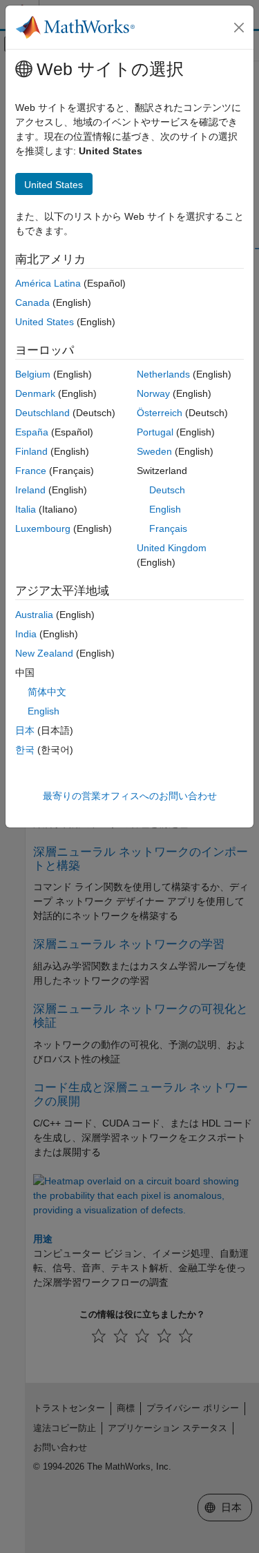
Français (168, 528)
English (165, 509)
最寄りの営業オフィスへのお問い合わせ (130, 795)
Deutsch (167, 489)
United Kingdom (172, 547)
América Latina (48, 283)
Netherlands (163, 374)
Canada (32, 302)
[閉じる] (239, 27)
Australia (34, 614)
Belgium (32, 374)
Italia (25, 509)
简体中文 (47, 691)
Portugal (155, 432)
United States (44, 321)
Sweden (154, 451)
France (30, 470)
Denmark (35, 393)
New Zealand (44, 653)
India (26, 633)
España (31, 432)
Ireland (30, 489)
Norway (153, 393)
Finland (31, 451)
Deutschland (42, 412)
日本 (25, 730)
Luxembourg (42, 528)
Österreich (159, 412)
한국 (25, 749)
